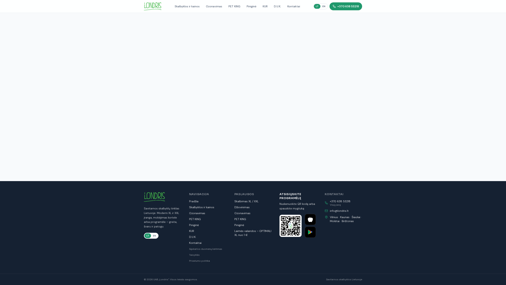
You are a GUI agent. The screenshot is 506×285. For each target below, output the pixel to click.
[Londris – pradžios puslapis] (152, 6)
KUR (265, 6)
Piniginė (251, 6)
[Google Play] (310, 232)
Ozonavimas (214, 6)
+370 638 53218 (348, 6)
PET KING (234, 6)
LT (317, 6)
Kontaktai (293, 6)
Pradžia (193, 201)
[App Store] (310, 219)
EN (323, 6)
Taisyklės (194, 254)
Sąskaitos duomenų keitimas (205, 249)
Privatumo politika (199, 260)
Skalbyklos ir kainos (187, 6)
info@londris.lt (339, 211)
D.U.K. (277, 6)
